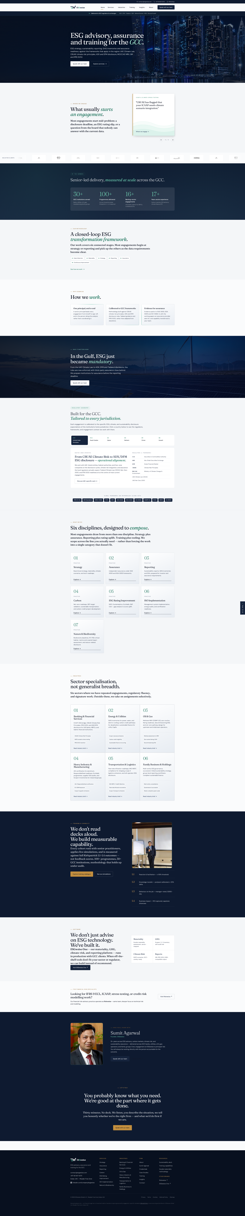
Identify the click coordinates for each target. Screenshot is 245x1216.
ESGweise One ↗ (165, 1184)
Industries (121, 7)
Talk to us (243, 608)
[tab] (79, 440)
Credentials (143, 1169)
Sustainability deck (165, 1162)
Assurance (103, 1166)
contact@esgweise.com (78, 1173)
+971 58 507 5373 (76, 1176)
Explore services (99, 64)
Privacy (143, 1197)
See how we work (76, 269)
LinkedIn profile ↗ (137, 1059)
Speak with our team (166, 7)
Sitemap (172, 1197)
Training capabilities (166, 1166)
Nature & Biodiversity (107, 1185)
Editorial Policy (163, 1197)
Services (111, 7)
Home (103, 7)
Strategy (102, 1162)
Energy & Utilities (125, 1168)
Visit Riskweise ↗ (166, 996)
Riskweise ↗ (163, 1180)
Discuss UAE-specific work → (87, 481)
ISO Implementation (106, 1182)
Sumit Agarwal (144, 1166)
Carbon (102, 1173)
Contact (142, 1183)
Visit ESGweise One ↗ (80, 968)
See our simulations (104, 874)
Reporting (103, 1169)
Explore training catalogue (82, 874)
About (151, 7)
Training (132, 7)
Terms (149, 1197)
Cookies (155, 1197)
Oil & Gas (122, 1172)
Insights (142, 7)
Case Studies (143, 1173)
